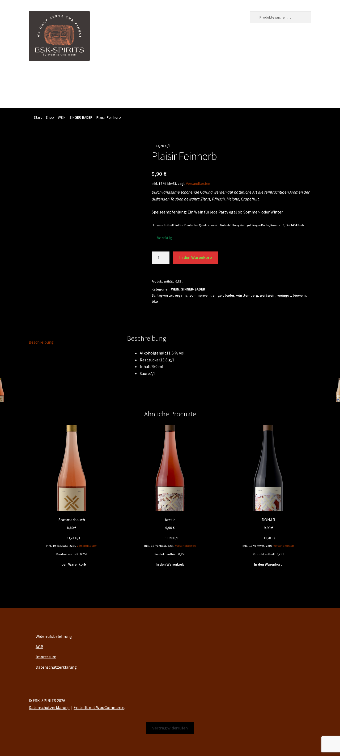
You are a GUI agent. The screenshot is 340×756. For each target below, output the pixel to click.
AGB (39, 646)
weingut (284, 295)
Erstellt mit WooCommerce (99, 707)
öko (155, 301)
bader (229, 295)
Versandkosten (198, 183)
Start (38, 117)
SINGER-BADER (81, 117)
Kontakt (221, 77)
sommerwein (200, 295)
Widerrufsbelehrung (54, 636)
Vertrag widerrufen (46, 97)
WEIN (62, 117)
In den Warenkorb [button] (71, 564)
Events (133, 77)
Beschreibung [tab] (41, 342)
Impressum (46, 656)
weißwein (267, 295)
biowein (299, 295)
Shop (153, 77)
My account (177, 77)
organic (181, 295)
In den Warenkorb (195, 257)
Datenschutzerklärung (56, 667)
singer (217, 295)
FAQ (200, 77)
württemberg (247, 295)
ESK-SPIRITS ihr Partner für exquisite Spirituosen (73, 77)
